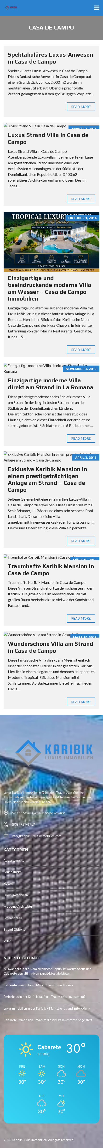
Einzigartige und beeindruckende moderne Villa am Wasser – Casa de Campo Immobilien (49, 288)
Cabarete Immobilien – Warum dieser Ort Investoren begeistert (48, 1020)
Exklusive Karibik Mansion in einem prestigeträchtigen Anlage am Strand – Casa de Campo (47, 479)
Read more (81, 107)
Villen (7, 941)
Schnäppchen (13, 918)
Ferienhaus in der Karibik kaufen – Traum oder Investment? (45, 997)
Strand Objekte (14, 929)
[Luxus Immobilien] (9, 8)
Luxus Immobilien (16, 895)
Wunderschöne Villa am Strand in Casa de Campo (50, 647)
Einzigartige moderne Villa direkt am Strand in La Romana (50, 384)
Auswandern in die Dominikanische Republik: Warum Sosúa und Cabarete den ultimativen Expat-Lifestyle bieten (48, 971)
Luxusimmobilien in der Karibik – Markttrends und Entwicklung (47, 1008)
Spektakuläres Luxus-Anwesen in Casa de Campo (50, 58)
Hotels (8, 883)
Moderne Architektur (18, 906)
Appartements (14, 860)
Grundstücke (13, 872)
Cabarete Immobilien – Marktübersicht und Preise (38, 985)
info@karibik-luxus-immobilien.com (36, 836)
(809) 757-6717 (23, 824)
